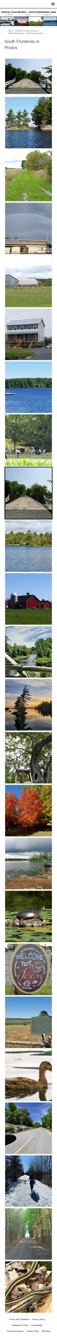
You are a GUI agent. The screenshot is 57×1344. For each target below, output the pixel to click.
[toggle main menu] (53, 4)
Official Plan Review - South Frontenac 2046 (25, 33)
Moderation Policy (20, 1325)
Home (10, 31)
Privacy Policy (38, 1319)
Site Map (46, 1331)
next (48, 80)
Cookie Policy (32, 1331)
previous (8, 80)
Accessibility (36, 1325)
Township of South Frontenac (26, 31)
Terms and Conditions (19, 1319)
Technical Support (15, 1331)
